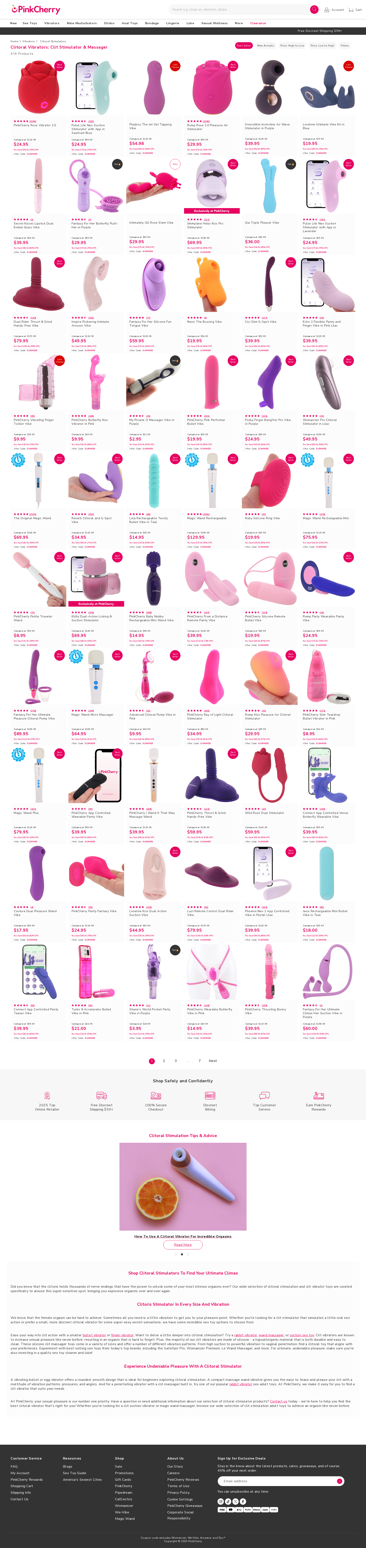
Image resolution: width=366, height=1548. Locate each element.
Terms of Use (178, 1486)
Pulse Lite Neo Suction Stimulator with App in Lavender (319, 227)
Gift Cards (123, 1479)
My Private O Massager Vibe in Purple (151, 422)
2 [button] (183, 1255)
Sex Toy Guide (74, 1473)
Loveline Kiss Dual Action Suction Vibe (148, 913)
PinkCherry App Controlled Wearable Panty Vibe (91, 815)
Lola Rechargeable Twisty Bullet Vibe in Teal (148, 520)
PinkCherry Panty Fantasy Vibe (94, 911)
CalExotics (123, 1499)
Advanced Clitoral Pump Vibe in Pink (152, 717)
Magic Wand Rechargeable (207, 518)
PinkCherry (123, 1486)
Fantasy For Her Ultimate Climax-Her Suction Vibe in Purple (322, 1013)
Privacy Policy (178, 1492)
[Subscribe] (339, 1481)
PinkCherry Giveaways (185, 1505)
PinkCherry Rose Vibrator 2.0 (35, 125)
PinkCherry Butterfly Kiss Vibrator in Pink (90, 422)
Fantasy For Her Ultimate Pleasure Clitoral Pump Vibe (34, 717)
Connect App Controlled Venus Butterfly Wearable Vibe (325, 815)
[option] (183, 30)
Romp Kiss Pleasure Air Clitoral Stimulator (268, 717)
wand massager (271, 1335)
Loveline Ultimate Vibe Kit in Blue (323, 126)
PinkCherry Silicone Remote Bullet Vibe (265, 618)
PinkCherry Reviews (183, 1479)
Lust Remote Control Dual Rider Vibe (210, 913)
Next (213, 1061)
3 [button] (189, 1255)
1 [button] (177, 1255)
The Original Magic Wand (32, 518)
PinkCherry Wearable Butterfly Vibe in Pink (209, 1011)
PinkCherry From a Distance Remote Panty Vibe (207, 618)
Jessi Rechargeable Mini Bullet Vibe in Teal (325, 913)
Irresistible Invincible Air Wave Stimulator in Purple (267, 126)
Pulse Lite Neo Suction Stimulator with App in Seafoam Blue (88, 129)
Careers (173, 1473)
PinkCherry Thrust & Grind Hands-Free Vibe (206, 815)
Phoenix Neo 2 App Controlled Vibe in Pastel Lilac (267, 913)
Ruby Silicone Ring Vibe (262, 518)
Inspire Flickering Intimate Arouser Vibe (90, 324)
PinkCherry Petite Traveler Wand (33, 618)
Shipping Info (21, 1492)
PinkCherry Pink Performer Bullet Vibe (206, 422)
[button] (30, 23)
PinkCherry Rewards (27, 1479)
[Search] (314, 9)
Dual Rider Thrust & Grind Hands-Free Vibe (33, 324)
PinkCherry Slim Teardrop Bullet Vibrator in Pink (321, 717)
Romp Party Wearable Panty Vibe (323, 618)
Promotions (124, 1473)
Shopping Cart (22, 1486)
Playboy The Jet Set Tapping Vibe (150, 126)
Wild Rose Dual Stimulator (264, 813)
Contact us (278, 1401)
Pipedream (123, 1492)
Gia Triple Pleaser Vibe (262, 223)
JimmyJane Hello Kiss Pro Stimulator (205, 225)
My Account (20, 1473)
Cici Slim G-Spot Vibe (261, 322)
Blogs (67, 1466)
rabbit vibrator (245, 1335)
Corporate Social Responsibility (180, 1515)
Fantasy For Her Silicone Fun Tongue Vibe (150, 324)
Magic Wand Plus (26, 813)
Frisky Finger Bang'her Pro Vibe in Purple (268, 422)
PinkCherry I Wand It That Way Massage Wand (152, 815)
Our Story (175, 1466)
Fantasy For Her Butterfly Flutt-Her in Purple (95, 225)
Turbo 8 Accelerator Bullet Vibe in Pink (91, 1011)
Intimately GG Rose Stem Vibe (151, 223)
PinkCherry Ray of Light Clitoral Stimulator (210, 717)
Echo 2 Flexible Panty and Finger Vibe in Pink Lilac (322, 324)
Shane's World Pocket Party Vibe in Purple (150, 1011)
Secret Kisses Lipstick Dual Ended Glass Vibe (33, 225)
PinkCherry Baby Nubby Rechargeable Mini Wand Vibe (151, 618)
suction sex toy (302, 1335)
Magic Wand (125, 1518)
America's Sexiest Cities (82, 1479)
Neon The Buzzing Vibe (204, 322)
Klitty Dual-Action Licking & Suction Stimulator (92, 618)
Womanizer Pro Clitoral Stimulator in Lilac (320, 422)
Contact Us (20, 1499)
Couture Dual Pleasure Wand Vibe (35, 913)
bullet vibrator (94, 1335)
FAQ (14, 1466)
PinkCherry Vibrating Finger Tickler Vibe (34, 422)
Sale (118, 1466)
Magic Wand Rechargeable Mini (326, 518)
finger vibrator (122, 1335)
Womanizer (124, 1505)
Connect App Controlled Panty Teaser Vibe (36, 1011)
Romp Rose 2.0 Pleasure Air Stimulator (207, 127)
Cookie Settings (180, 1499)
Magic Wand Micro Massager (93, 715)
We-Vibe (122, 1512)
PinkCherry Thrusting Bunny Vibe (265, 1011)
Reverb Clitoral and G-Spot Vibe (92, 520)
